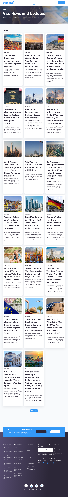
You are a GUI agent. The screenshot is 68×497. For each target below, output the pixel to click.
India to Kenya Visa (18, 457)
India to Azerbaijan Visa (7, 452)
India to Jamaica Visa (18, 466)
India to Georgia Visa (18, 470)
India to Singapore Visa (7, 467)
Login (55, 431)
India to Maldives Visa (7, 464)
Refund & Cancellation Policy (31, 469)
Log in (54, 2)
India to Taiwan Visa (17, 448)
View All (33, 410)
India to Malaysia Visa (7, 460)
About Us (29, 450)
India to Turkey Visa (18, 451)
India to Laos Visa (18, 473)
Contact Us (29, 453)
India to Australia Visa (7, 448)
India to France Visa (7, 457)
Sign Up (61, 2)
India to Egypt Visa (7, 455)
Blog (28, 448)
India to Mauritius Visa (18, 454)
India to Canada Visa (18, 476)
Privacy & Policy (30, 466)
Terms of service (31, 463)
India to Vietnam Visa (7, 475)
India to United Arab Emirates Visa (7, 471)
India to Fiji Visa (17, 463)
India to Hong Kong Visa (7, 478)
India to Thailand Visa (18, 460)
